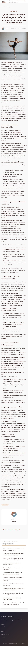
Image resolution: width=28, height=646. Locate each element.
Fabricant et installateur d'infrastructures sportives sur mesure (12, 563)
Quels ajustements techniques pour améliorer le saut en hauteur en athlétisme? (13, 589)
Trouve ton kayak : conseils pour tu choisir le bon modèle (13, 568)
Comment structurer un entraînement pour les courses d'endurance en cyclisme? (13, 554)
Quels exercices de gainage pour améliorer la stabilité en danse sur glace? (13, 549)
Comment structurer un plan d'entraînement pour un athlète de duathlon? (13, 594)
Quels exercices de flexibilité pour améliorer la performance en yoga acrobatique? (13, 603)
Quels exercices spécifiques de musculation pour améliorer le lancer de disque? (13, 559)
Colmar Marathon (7, 616)
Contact (3, 637)
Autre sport (8, 7)
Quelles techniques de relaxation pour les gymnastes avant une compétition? (12, 573)
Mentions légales (5, 634)
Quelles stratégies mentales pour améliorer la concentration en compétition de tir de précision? (13, 579)
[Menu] (25, 2)
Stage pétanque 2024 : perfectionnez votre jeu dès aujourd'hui (13, 584)
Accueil (3, 7)
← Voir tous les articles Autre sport (10, 530)
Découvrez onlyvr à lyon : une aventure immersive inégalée (12, 598)
